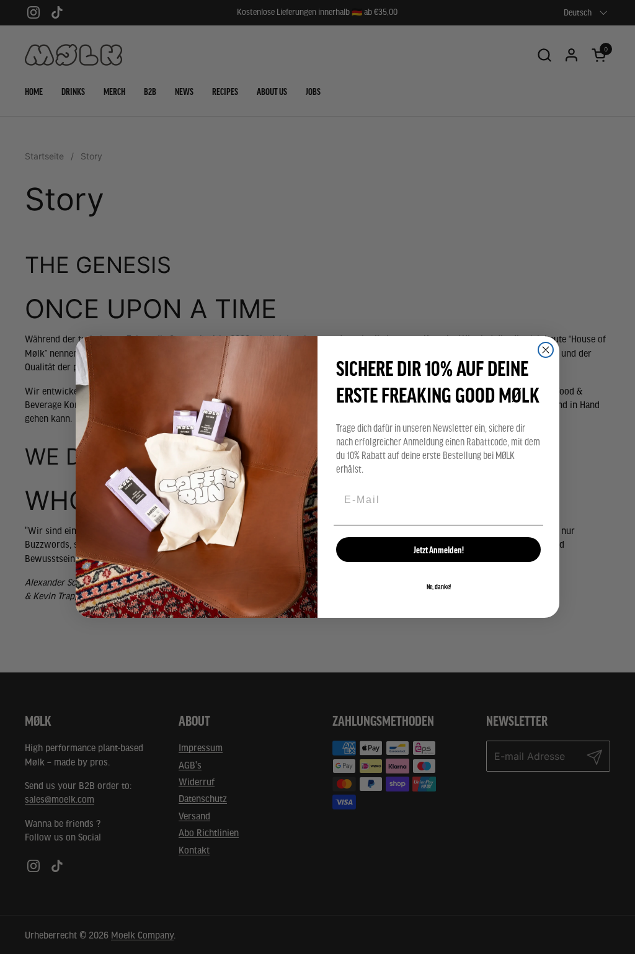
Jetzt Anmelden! (439, 550)
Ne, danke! (439, 587)
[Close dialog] (545, 349)
